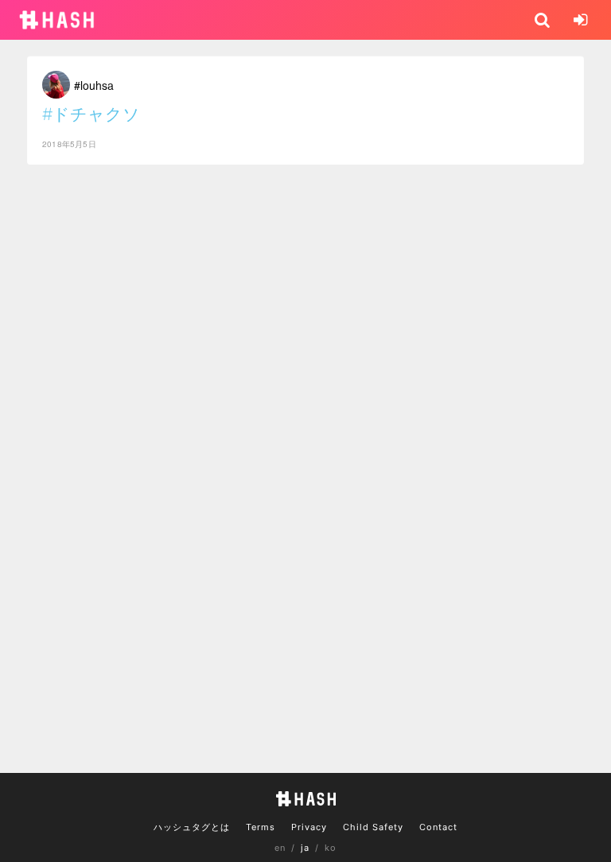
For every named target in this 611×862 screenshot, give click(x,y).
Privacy (309, 827)
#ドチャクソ (91, 114)
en (280, 847)
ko (331, 847)
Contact (438, 827)
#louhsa (94, 85)
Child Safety (373, 827)
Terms (260, 827)
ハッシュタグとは (192, 827)
